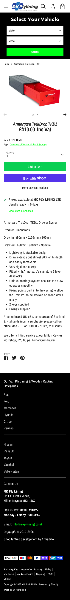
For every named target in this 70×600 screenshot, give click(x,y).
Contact (7, 578)
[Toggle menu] (6, 6)
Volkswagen (11, 471)
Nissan (8, 444)
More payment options (35, 188)
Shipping (40, 574)
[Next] (65, 114)
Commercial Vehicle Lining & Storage (28, 144)
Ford (7, 401)
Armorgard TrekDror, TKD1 (27, 64)
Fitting (48, 569)
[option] (35, 90)
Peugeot (9, 428)
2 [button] (37, 114)
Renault (9, 451)
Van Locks (9, 574)
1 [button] (33, 115)
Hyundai (9, 414)
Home (7, 64)
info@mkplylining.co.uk (27, 524)
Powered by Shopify (48, 584)
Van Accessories (25, 574)
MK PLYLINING (14, 140)
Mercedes (10, 408)
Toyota (8, 458)
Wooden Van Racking (31, 569)
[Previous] (5, 114)
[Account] (53, 5)
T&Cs (50, 574)
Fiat (6, 394)
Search (35, 51)
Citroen (8, 421)
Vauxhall (9, 464)
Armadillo (21, 589)
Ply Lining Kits (11, 569)
